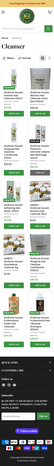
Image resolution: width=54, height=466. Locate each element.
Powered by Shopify (27, 460)
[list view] (49, 58)
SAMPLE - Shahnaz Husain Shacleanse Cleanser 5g (13, 263)
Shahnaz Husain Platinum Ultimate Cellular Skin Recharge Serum (40, 151)
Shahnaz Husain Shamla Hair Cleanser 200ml (13, 95)
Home (5, 38)
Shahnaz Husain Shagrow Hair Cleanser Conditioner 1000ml (39, 264)
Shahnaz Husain (11, 101)
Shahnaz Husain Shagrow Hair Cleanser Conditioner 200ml (13, 151)
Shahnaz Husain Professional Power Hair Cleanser (13, 322)
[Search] (48, 28)
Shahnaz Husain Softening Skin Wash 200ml (13, 207)
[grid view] (42, 58)
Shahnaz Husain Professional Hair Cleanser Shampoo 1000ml (40, 323)
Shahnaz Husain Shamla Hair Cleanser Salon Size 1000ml (39, 97)
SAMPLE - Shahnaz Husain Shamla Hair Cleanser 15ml (39, 209)
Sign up (43, 416)
